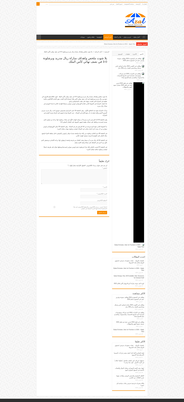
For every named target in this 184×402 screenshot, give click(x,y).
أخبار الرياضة (108, 37)
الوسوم (120, 54)
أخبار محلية (136, 37)
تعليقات (127, 54)
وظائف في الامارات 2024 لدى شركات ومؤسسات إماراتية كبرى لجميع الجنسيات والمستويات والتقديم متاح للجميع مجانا (130, 75)
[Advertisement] (74, 79)
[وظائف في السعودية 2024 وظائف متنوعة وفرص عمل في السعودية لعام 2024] (143, 58)
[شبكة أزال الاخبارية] (135, 19)
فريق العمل (119, 4)
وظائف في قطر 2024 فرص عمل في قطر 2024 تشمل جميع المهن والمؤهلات (123, 85)
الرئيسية (138, 4)
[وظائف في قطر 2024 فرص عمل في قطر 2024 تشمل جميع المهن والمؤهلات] (138, 162)
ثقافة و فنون (90, 37)
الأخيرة (135, 54)
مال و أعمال (117, 37)
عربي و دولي (127, 37)
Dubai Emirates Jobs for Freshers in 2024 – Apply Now (119, 44)
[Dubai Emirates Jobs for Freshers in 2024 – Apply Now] (143, 245)
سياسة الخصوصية (129, 4)
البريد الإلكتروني (102, 193)
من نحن (112, 4)
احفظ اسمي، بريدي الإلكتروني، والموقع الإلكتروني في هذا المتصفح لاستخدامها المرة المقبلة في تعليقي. (90, 207)
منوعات (82, 37)
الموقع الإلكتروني (102, 200)
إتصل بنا (144, 4)
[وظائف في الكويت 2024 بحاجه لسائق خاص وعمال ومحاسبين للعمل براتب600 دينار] (143, 66)
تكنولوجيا (99, 37)
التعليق (104, 168)
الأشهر (141, 54)
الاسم (105, 187)
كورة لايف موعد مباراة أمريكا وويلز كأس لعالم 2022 (129, 283)
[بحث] (38, 4)
